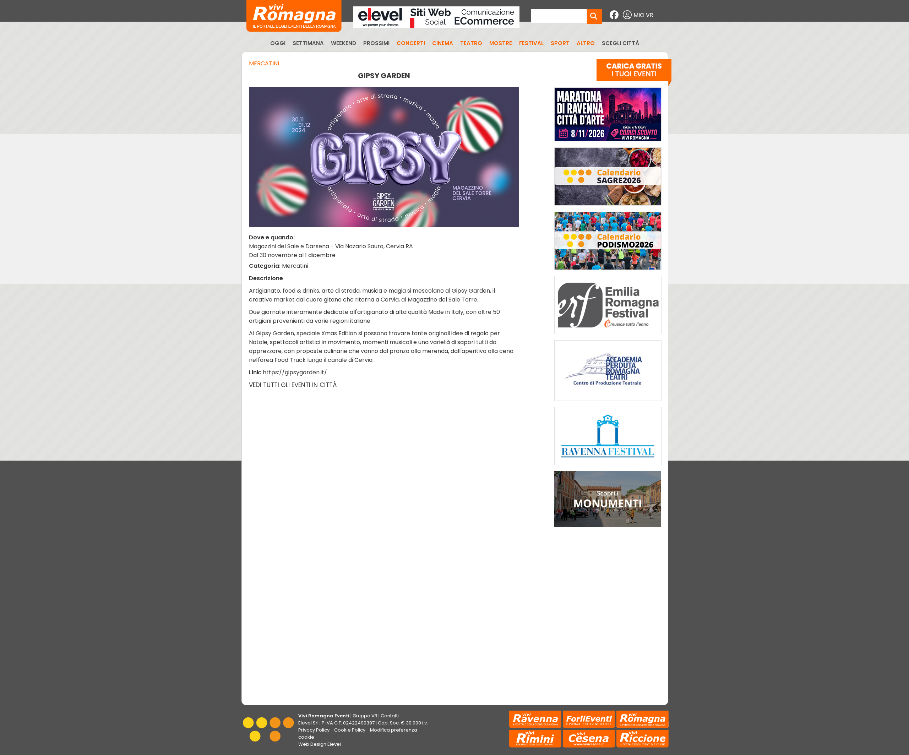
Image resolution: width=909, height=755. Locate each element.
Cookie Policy (349, 730)
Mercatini (264, 63)
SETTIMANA (308, 43)
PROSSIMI (376, 43)
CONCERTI (411, 43)
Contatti (390, 715)
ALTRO (586, 43)
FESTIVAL (531, 43)
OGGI (277, 43)
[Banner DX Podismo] (608, 271)
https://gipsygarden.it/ (295, 372)
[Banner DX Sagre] (608, 207)
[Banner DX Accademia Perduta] (608, 402)
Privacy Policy (314, 730)
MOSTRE (500, 43)
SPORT (560, 43)
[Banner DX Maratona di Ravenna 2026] (608, 143)
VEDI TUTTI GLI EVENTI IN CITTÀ (293, 385)
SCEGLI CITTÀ (620, 43)
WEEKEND (343, 43)
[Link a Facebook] (615, 15)
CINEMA (442, 43)
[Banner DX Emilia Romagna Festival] (608, 336)
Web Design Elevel (319, 744)
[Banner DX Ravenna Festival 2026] (608, 467)
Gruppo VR (365, 715)
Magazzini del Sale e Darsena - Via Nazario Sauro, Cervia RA (331, 246)
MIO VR (643, 15)
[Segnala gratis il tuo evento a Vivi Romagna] (634, 74)
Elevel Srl (308, 722)
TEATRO (471, 43)
